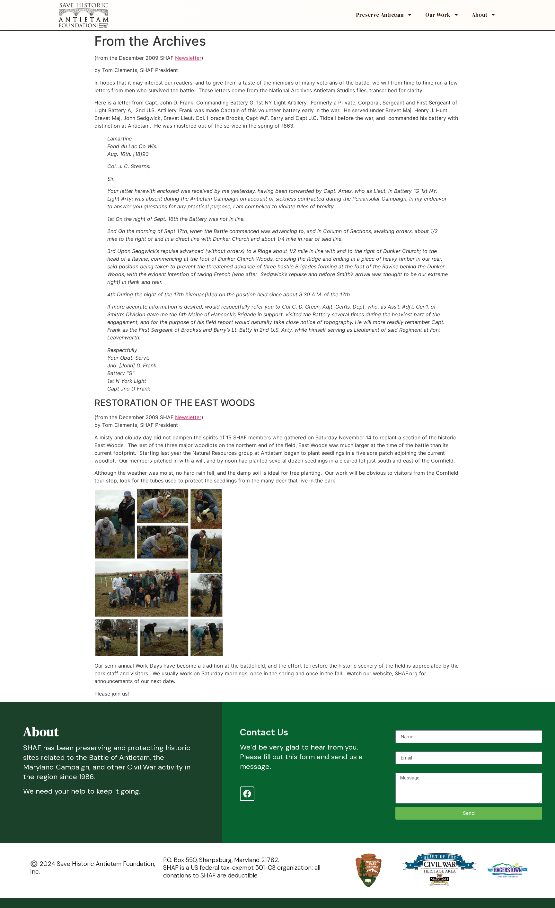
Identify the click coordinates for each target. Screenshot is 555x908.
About (479, 15)
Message (406, 770)
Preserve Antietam (380, 15)
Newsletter (188, 58)
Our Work (437, 15)
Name (402, 727)
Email (401, 748)
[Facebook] (247, 794)
